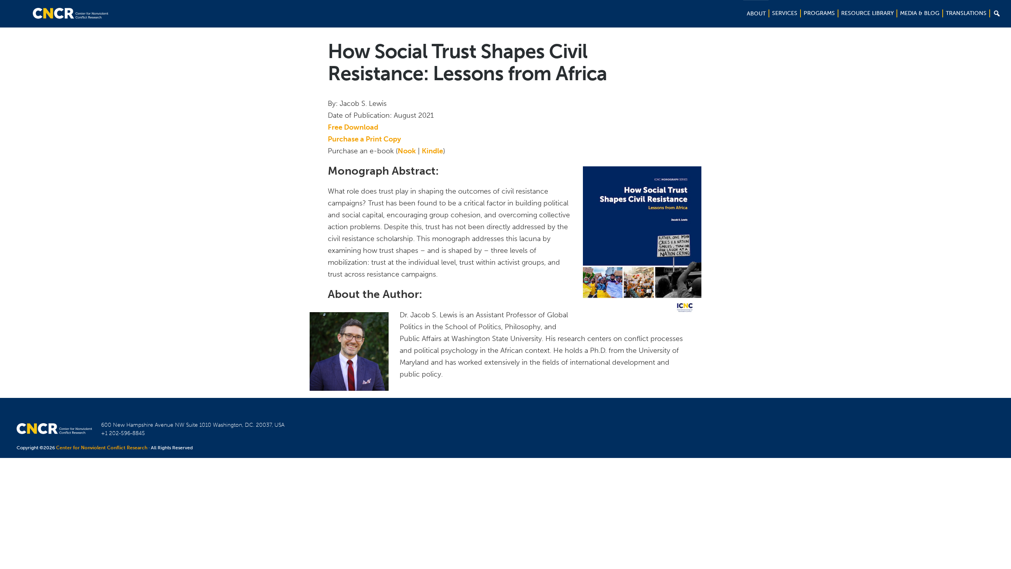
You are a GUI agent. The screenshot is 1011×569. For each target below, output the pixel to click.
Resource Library (867, 13)
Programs (819, 13)
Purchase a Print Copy (364, 139)
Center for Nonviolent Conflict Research (101, 447)
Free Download (353, 127)
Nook (407, 151)
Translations (966, 13)
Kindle (432, 151)
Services (784, 13)
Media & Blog (920, 13)
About (756, 13)
